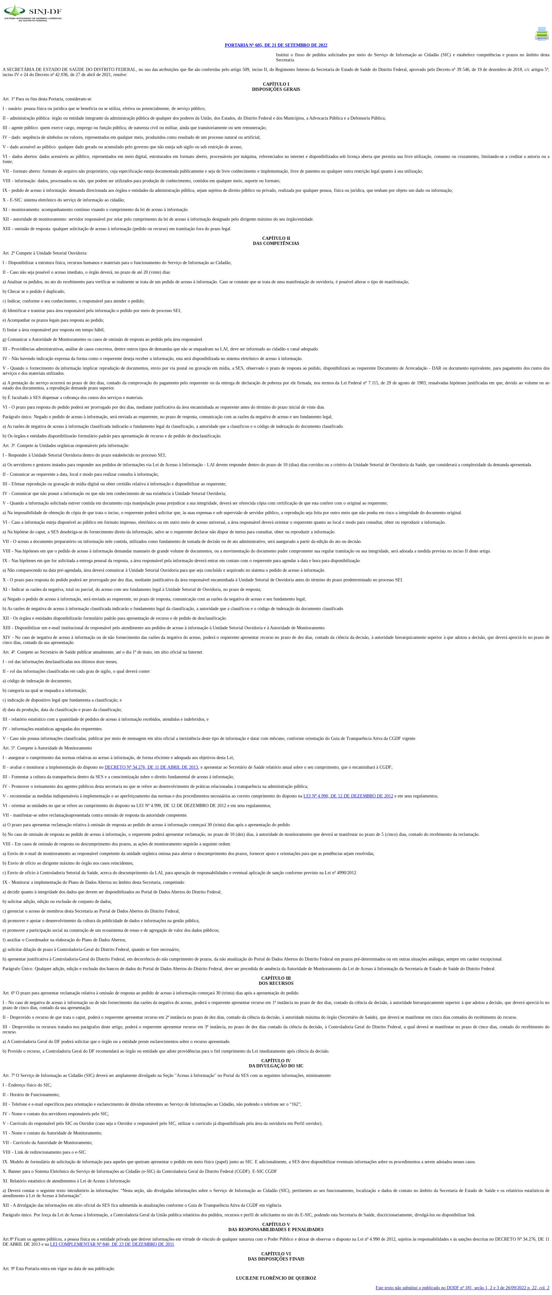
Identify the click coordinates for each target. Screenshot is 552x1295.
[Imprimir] (541, 40)
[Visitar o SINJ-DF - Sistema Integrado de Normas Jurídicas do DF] (34, 23)
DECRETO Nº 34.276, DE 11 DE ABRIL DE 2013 (151, 767)
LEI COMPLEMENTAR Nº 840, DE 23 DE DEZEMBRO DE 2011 (112, 1244)
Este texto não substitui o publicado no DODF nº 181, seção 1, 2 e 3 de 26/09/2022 (462, 1287)
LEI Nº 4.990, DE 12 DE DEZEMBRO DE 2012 (348, 796)
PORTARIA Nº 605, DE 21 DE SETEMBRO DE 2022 (276, 45)
